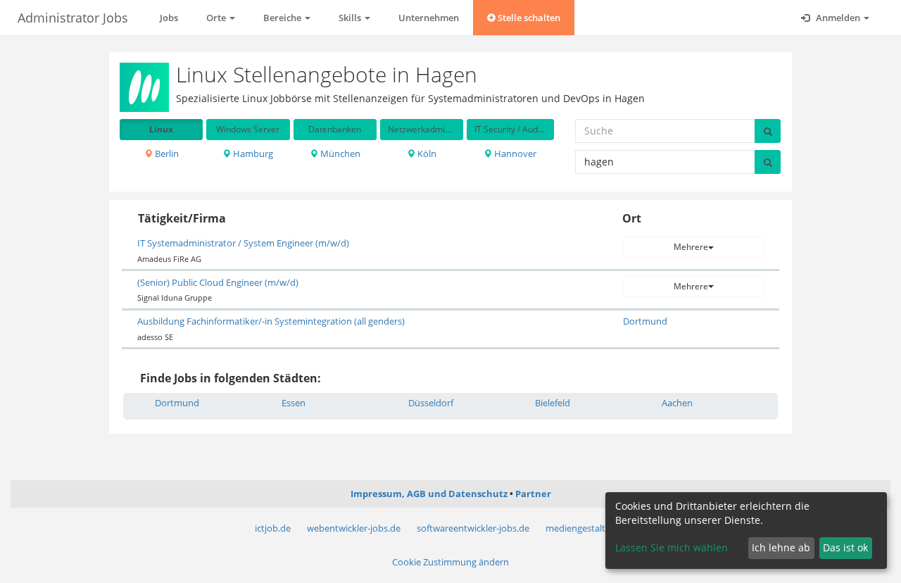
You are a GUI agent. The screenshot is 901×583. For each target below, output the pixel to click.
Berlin (166, 153)
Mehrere (691, 247)
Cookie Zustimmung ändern (450, 562)
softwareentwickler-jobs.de (473, 528)
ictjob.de (273, 528)
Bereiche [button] (283, 17)
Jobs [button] (169, 17)
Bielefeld (552, 402)
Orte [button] (217, 17)
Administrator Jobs (73, 17)
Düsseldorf (430, 402)
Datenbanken (334, 129)
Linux (161, 129)
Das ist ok (845, 547)
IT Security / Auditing (513, 129)
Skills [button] (351, 17)
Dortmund (645, 321)
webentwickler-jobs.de (354, 528)
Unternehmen (428, 17)
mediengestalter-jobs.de (596, 528)
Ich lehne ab (781, 547)
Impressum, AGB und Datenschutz (429, 493)
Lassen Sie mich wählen (671, 547)
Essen (293, 402)
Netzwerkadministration (425, 129)
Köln (425, 153)
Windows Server (247, 129)
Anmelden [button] (838, 17)
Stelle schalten (528, 17)
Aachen (677, 402)
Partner (533, 493)
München (339, 153)
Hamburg (252, 153)
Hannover (514, 153)
